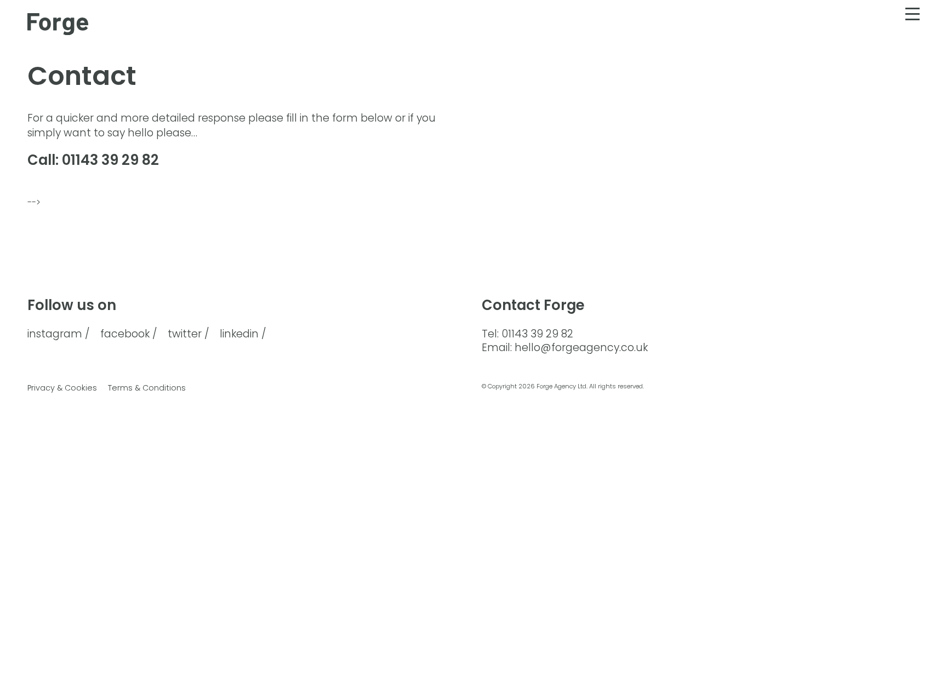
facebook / (128, 334)
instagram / (58, 334)
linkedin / (243, 334)
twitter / (188, 334)
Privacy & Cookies (62, 387)
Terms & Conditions (147, 387)
